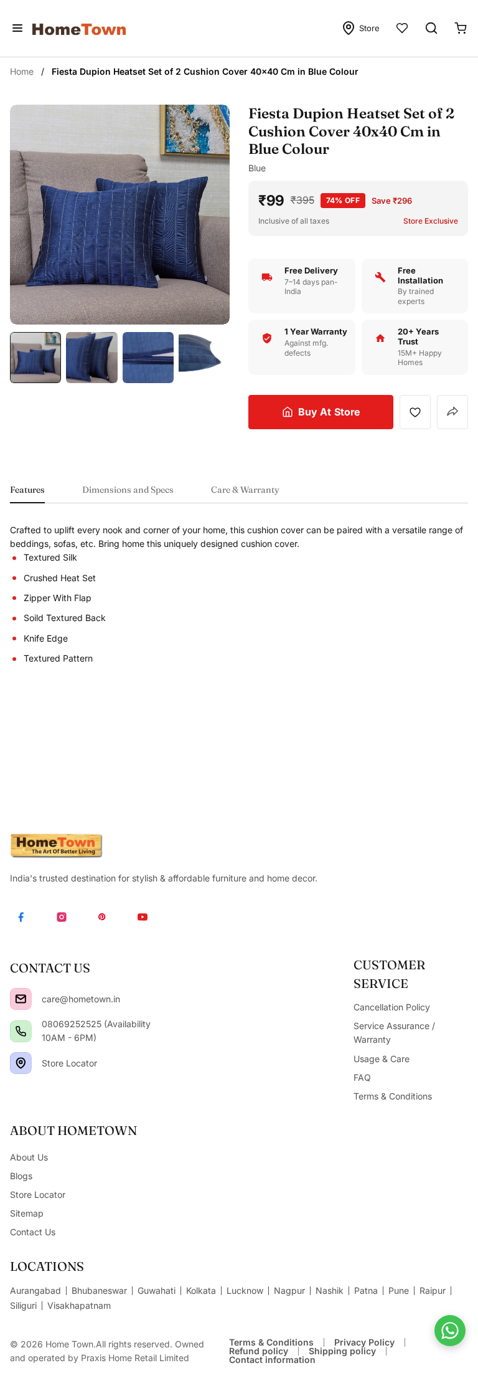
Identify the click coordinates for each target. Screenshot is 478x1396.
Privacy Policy (364, 1342)
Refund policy (258, 1351)
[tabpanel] (239, 594)
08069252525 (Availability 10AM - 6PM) (96, 1031)
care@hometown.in (81, 999)
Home (22, 71)
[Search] (431, 28)
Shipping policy (342, 1351)
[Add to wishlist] (415, 412)
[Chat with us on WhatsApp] (450, 1330)
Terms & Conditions (271, 1342)
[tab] (27, 493)
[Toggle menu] (17, 28)
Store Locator (69, 1063)
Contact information (272, 1359)
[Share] (452, 412)
